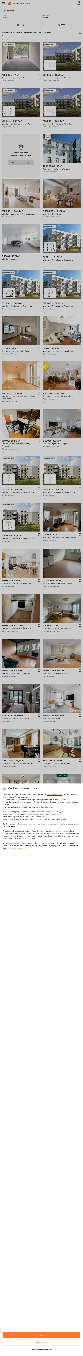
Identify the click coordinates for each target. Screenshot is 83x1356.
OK (41, 1335)
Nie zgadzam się (41, 1342)
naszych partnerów (54, 795)
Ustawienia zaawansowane (41, 1350)
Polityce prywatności (18, 848)
